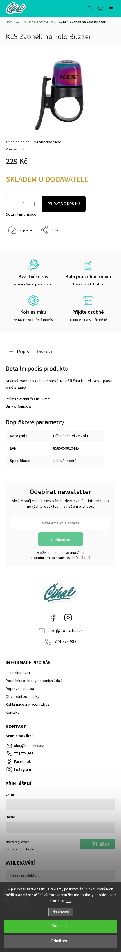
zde (68, 900)
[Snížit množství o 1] (13, 204)
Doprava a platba (20, 689)
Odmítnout (60, 941)
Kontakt (12, 712)
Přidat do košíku (64, 204)
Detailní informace (21, 214)
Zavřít (103, 244)
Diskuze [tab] (45, 351)
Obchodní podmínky (22, 697)
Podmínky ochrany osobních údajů (34, 681)
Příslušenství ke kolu (70, 436)
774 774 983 (66, 642)
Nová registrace (17, 841)
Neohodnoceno (47, 142)
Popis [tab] (23, 351)
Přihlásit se (60, 539)
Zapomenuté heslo (20, 849)
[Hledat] (90, 8)
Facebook (53, 617)
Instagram (68, 617)
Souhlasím (61, 926)
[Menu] (111, 8)
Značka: (15, 149)
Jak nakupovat (18, 673)
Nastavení (60, 912)
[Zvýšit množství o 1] (35, 204)
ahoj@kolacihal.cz (65, 631)
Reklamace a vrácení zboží (28, 704)
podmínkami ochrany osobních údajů (61, 557)
